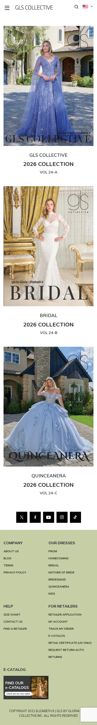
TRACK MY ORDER (61, 628)
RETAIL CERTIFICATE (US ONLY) (70, 642)
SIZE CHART (12, 614)
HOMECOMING (58, 558)
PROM (52, 551)
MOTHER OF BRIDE (61, 572)
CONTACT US (13, 621)
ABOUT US (11, 551)
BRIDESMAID (57, 579)
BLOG (7, 558)
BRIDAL (53, 565)
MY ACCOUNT (58, 621)
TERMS (8, 565)
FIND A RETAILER (15, 628)
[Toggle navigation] (7, 8)
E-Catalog (56, 635)
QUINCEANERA (58, 586)
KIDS (51, 593)
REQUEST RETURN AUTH (66, 650)
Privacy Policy (15, 572)
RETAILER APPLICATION (64, 614)
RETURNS (55, 657)
